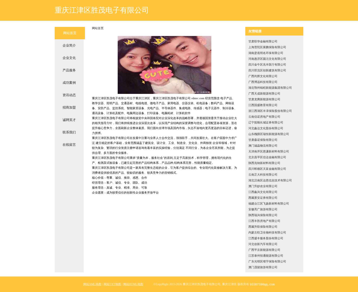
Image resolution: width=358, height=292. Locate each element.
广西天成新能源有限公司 (264, 93)
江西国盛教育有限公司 (262, 105)
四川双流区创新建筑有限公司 (267, 70)
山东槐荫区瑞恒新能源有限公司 (268, 134)
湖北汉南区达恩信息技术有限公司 (270, 180)
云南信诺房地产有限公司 (264, 116)
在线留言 (69, 144)
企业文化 (69, 58)
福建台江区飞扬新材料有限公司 (268, 203)
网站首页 (69, 33)
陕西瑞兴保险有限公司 (262, 215)
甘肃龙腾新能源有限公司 (264, 99)
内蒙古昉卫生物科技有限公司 (267, 232)
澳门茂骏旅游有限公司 (262, 267)
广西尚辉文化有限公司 (262, 76)
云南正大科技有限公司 (262, 174)
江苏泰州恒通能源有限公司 (265, 255)
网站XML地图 (92, 284)
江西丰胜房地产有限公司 (264, 221)
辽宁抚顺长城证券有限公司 (265, 122)
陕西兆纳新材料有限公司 (264, 163)
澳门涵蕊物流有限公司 (262, 145)
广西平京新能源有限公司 (264, 249)
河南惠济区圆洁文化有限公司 (267, 58)
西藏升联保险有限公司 (262, 226)
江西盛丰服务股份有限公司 (265, 238)
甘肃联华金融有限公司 (262, 41)
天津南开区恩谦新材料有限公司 (268, 151)
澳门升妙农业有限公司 (262, 186)
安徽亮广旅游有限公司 (262, 209)
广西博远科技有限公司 (262, 82)
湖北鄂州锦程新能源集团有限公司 (270, 87)
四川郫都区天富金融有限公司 (267, 168)
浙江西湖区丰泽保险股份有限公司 (270, 110)
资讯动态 (69, 95)
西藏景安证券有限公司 (262, 197)
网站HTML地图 (133, 284)
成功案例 (69, 82)
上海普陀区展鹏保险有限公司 (267, 47)
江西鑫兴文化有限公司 (262, 192)
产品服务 (69, 70)
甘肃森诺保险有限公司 (262, 139)
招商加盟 (69, 107)
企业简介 (69, 45)
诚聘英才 (69, 120)
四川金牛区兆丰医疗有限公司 (267, 64)
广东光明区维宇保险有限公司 (267, 261)
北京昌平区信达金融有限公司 (267, 157)
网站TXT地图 (112, 284)
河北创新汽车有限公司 (262, 244)
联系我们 (69, 132)
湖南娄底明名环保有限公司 (265, 53)
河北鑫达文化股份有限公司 (265, 128)
